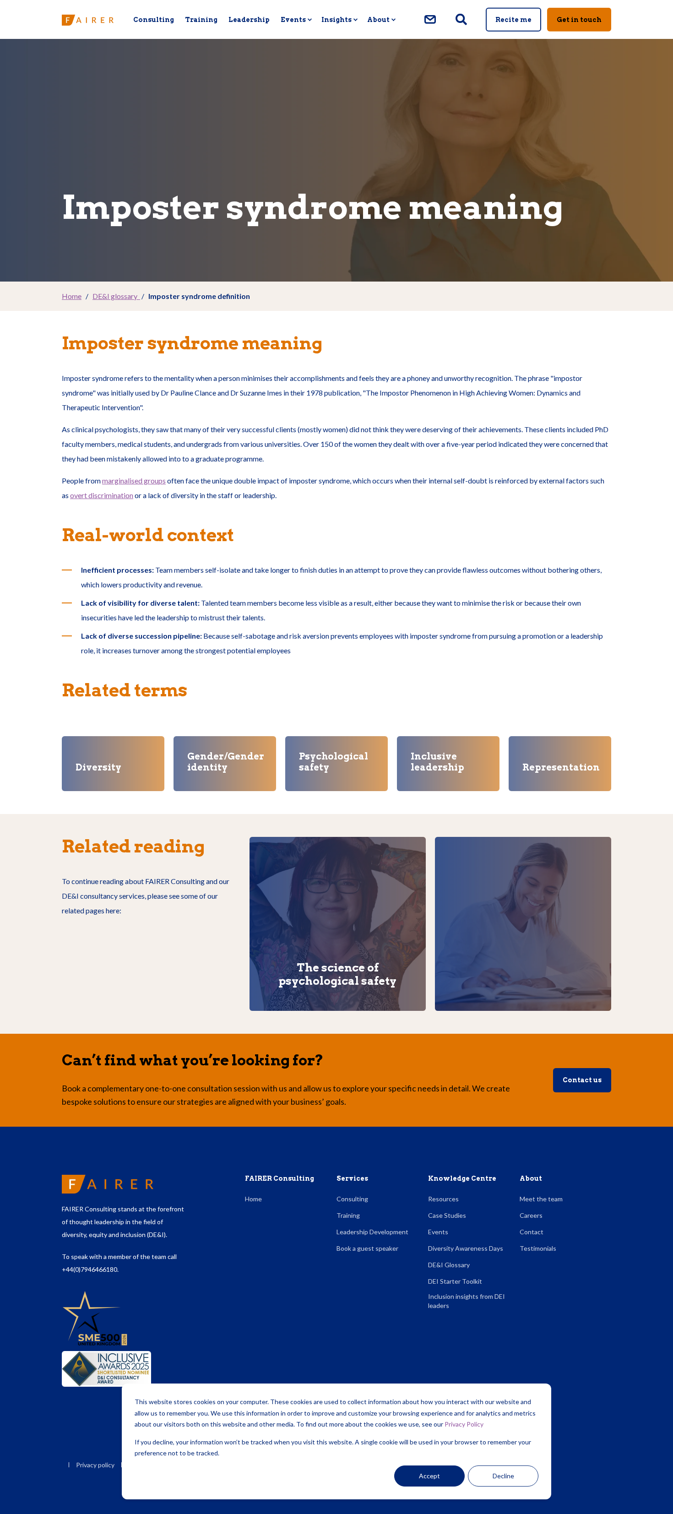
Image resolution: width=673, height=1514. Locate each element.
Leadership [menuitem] (249, 19)
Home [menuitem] (253, 1199)
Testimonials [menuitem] (538, 1248)
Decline (503, 1476)
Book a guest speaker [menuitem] (367, 1248)
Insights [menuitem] (336, 19)
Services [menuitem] (352, 1178)
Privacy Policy (464, 1424)
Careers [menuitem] (531, 1215)
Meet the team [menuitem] (541, 1199)
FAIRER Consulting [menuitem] (279, 1178)
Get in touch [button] (579, 19)
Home (71, 296)
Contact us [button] (582, 1080)
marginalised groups (134, 480)
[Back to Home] (88, 19)
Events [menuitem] (293, 19)
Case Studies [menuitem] (447, 1215)
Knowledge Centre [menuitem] (462, 1178)
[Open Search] (462, 18)
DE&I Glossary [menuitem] (449, 1265)
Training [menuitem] (201, 19)
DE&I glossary (116, 296)
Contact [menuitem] (531, 1232)
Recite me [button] (513, 19)
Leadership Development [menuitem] (372, 1232)
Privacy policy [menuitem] (95, 1465)
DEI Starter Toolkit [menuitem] (455, 1281)
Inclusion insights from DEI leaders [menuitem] (466, 1300)
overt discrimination (101, 495)
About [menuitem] (378, 19)
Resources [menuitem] (443, 1199)
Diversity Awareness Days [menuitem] (465, 1248)
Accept (429, 1476)
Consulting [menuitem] (153, 19)
